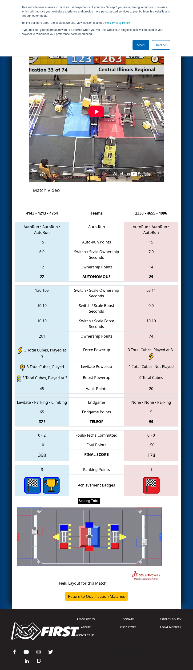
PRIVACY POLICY (170, 619)
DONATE (128, 619)
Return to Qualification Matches (96, 596)
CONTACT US (86, 635)
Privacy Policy (116, 22)
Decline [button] (161, 45)
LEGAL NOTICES (170, 627)
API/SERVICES (86, 619)
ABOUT (86, 627)
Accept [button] (141, 45)
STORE (128, 627)
